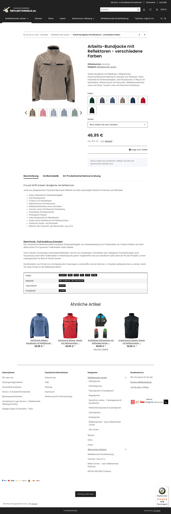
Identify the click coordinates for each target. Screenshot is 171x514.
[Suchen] (138, 9)
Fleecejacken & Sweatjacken (101, 391)
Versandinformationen (11, 387)
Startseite (150, 2)
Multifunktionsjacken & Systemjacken (105, 408)
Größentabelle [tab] (51, 175)
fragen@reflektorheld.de (140, 382)
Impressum (50, 392)
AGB (47, 382)
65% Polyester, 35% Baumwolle (71, 281)
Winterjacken (94, 381)
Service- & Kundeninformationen (126, 2)
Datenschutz (50, 378)
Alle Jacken (94, 429)
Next (81, 113)
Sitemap (48, 387)
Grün (88, 275)
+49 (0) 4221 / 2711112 (139, 387)
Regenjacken (94, 395)
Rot (82, 275)
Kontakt (163, 2)
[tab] (81, 177)
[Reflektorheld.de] (19, 9)
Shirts (90, 440)
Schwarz (62, 275)
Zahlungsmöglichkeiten (12, 382)
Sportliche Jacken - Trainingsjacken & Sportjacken (105, 401)
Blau (70, 275)
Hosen (90, 445)
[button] (144, 9)
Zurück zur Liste (31, 35)
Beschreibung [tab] (31, 175)
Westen (91, 435)
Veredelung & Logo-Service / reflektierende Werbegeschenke (21, 402)
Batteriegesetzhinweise (12, 396)
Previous (26, 113)
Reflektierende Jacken (106, 67)
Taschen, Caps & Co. (97, 459)
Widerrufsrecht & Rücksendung (58, 396)
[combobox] (117, 125)
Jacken (62, 291)
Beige (94, 275)
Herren (62, 286)
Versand (108, 141)
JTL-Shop (156, 511)
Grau (76, 275)
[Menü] (166, 487)
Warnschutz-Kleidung (97, 449)
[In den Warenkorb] (26, 42)
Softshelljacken (95, 386)
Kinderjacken (94, 417)
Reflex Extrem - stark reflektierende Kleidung (103, 465)
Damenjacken (95, 412)
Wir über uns (7, 378)
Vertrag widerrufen (85, 494)
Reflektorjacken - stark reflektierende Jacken (105, 423)
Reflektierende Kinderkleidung (101, 454)
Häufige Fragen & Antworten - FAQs (17, 409)
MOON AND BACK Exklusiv (99, 471)
